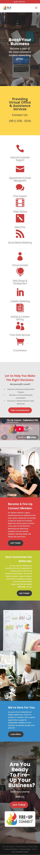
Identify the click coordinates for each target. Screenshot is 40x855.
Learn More (16, 734)
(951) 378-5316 (20, 2)
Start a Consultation (20, 410)
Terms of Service (11, 849)
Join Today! (16, 543)
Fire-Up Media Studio (20, 852)
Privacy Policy (25, 849)
